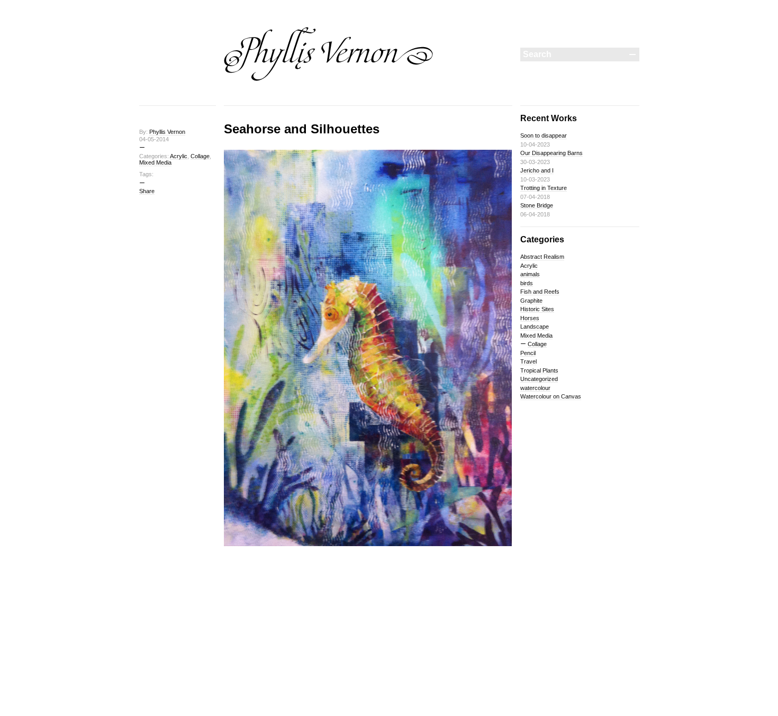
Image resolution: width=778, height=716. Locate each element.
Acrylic (178, 156)
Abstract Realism (542, 256)
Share (147, 191)
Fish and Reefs (539, 291)
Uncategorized (539, 379)
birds (526, 283)
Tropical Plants (539, 370)
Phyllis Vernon (167, 132)
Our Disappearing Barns (551, 153)
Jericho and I (537, 170)
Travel (528, 361)
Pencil (528, 353)
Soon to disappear (543, 135)
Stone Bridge (536, 205)
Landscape (534, 326)
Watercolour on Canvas (550, 396)
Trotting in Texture (543, 188)
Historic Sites (537, 309)
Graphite (531, 300)
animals (530, 274)
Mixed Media (155, 162)
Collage (200, 156)
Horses (529, 318)
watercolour (535, 388)
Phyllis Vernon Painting (328, 53)
